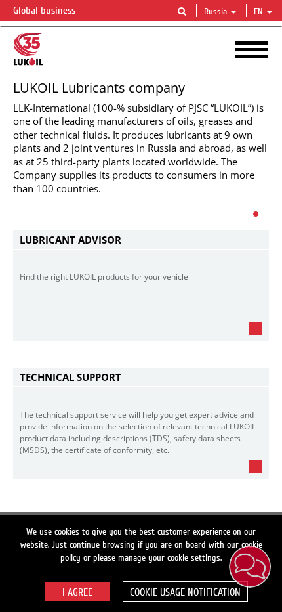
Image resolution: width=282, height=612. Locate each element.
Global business (45, 10)
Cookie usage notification (185, 592)
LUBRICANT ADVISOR (70, 239)
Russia (215, 12)
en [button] (260, 12)
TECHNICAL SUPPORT (70, 376)
